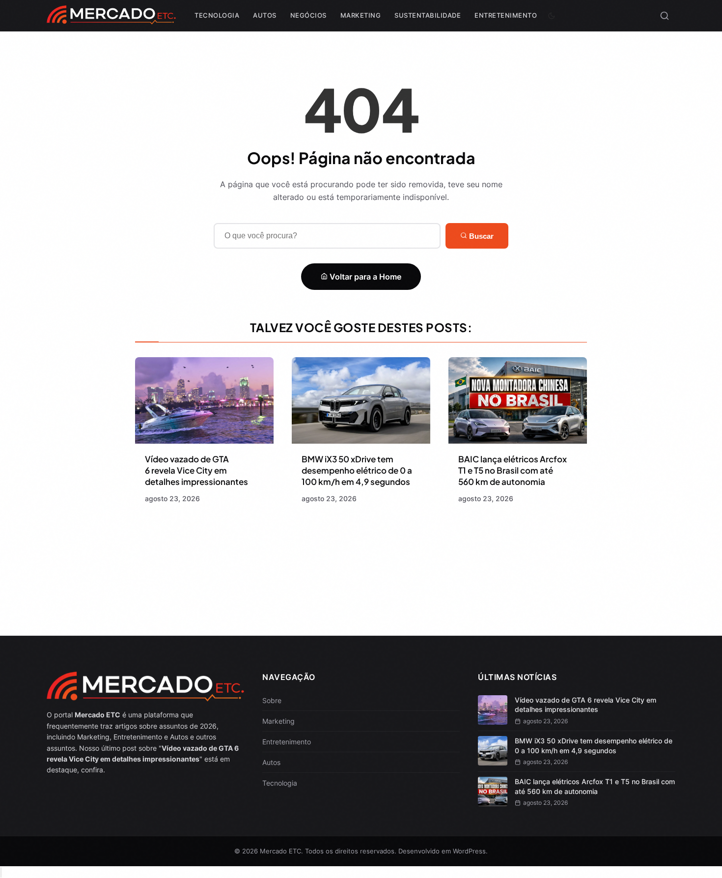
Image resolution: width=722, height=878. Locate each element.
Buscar (480, 236)
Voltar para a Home (364, 277)
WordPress (469, 851)
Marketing (360, 15)
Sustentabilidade (427, 15)
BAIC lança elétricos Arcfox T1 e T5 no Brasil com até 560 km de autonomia (512, 470)
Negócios (308, 15)
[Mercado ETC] (111, 19)
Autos (265, 15)
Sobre (271, 700)
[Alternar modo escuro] (551, 16)
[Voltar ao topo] (1, 872)
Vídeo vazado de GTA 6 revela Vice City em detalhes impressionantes (196, 470)
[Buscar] (664, 16)
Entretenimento (505, 15)
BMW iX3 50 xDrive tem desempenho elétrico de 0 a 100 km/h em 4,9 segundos (357, 470)
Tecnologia (216, 15)
